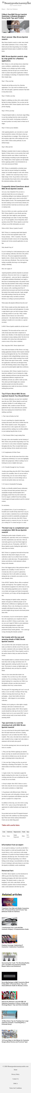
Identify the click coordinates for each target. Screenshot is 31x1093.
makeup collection (22, 196)
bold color (14, 741)
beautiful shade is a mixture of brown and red (16, 659)
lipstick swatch (10, 200)
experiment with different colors (16, 796)
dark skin (11, 559)
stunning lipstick (21, 200)
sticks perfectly (17, 140)
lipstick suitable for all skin (17, 326)
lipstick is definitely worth (11, 865)
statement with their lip (8, 856)
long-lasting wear (17, 858)
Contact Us (15, 1079)
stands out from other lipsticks (17, 307)
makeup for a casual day (12, 681)
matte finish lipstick (21, 232)
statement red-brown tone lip (13, 375)
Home (15, 1070)
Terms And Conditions (15, 1088)
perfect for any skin (22, 664)
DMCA (15, 1083)
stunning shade (6, 717)
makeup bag (9, 431)
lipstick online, (16, 599)
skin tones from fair (18, 456)
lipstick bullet (11, 115)
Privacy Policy (15, 1074)
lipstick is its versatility (8, 569)
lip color (9, 572)
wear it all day (18, 475)
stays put (25, 584)
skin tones (9, 332)
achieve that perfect (11, 72)
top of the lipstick (18, 805)
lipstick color (20, 104)
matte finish (6, 311)
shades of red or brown (8, 315)
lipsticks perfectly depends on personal (17, 273)
